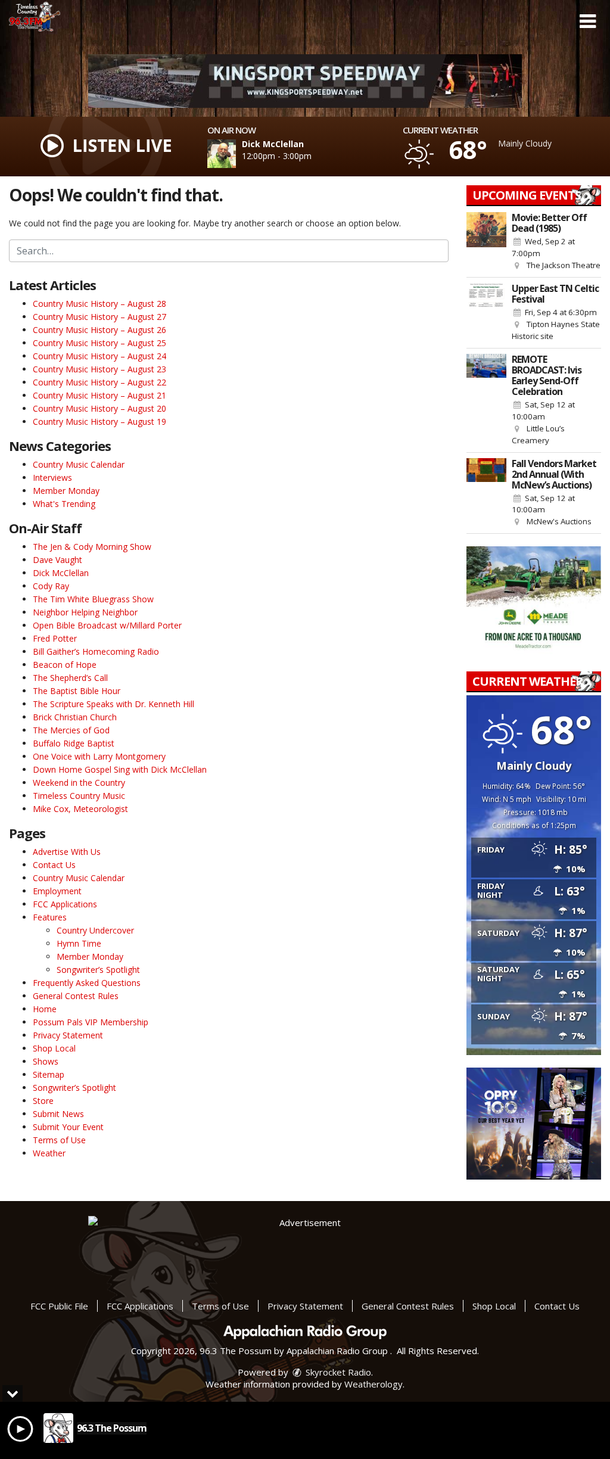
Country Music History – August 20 (99, 408)
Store (43, 1100)
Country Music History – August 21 (99, 395)
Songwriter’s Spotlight (98, 969)
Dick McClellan (61, 572)
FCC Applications (65, 904)
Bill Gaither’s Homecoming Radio (96, 651)
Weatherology (373, 1384)
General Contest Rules (76, 995)
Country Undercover (95, 930)
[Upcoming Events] (486, 242)
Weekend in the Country (79, 782)
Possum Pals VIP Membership (90, 1022)
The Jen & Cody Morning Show (92, 546)
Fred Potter (55, 638)
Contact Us (54, 864)
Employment (57, 891)
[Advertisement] (305, 81)
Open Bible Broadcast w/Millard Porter (107, 625)
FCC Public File (59, 1306)
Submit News (58, 1113)
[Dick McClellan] (236, 153)
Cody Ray (51, 586)
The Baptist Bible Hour (76, 690)
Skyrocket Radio (337, 1372)
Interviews (52, 477)
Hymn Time (79, 943)
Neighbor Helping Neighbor (85, 612)
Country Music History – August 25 (99, 343)
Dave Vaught (57, 559)
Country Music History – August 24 (99, 356)
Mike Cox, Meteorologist (80, 808)
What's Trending (64, 503)
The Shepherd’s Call (70, 677)
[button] (587, 21)
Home (45, 1009)
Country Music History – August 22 (99, 382)
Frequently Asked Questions (87, 982)
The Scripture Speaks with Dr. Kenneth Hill (113, 704)
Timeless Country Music (79, 795)
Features (50, 917)
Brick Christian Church (75, 717)
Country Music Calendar (79, 464)
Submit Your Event (68, 1127)
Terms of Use (59, 1140)
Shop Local (54, 1048)
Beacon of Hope (65, 664)
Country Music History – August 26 (99, 329)
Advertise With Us (67, 851)
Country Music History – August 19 (99, 421)
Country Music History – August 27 (99, 316)
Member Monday (66, 490)
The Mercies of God (71, 730)
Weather (49, 1153)
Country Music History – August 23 (99, 369)
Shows (45, 1061)
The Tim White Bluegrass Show (93, 599)
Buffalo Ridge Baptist (73, 743)
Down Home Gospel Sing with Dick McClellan (120, 769)
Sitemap (48, 1074)
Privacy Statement (68, 1035)
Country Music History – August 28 (99, 303)
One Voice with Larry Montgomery (99, 756)
